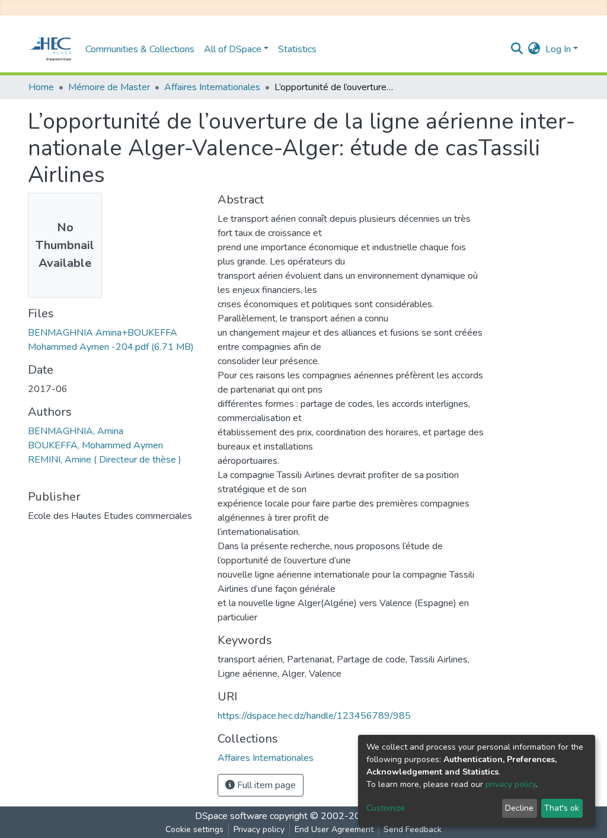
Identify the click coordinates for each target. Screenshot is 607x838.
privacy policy (510, 784)
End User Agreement (334, 829)
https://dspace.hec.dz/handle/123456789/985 (314, 715)
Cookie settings (194, 829)
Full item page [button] (265, 785)
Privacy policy (259, 829)
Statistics (297, 49)
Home (41, 87)
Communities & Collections (139, 49)
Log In (558, 49)
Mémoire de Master (109, 87)
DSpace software (231, 816)
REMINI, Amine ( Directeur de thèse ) (104, 459)
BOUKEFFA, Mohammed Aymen (95, 445)
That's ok (561, 808)
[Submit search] (517, 49)
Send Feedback (413, 829)
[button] (534, 49)
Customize (385, 808)
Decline (519, 808)
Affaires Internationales (212, 87)
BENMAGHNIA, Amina (75, 431)
